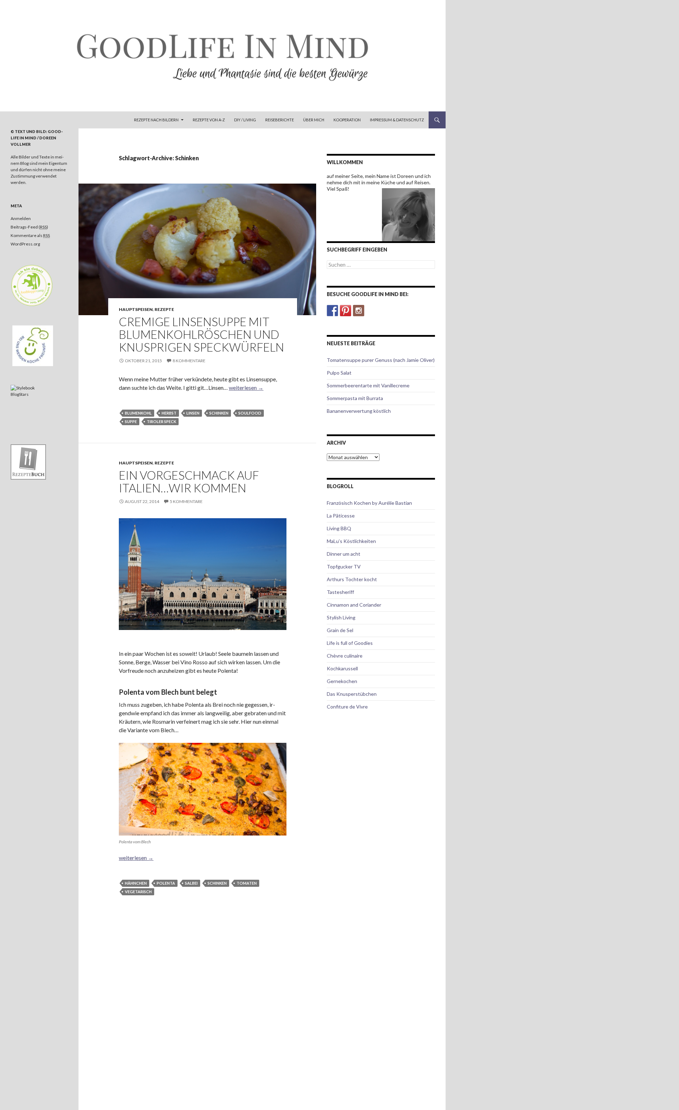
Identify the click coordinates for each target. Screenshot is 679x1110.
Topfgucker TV (344, 566)
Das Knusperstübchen (352, 694)
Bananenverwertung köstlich (359, 411)
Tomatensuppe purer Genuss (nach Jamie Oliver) (381, 360)
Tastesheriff (340, 592)
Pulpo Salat (339, 373)
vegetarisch (138, 891)
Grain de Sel (340, 630)
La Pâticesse (341, 516)
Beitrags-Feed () (29, 227)
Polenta (166, 883)
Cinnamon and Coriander (354, 605)
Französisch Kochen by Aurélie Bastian (369, 503)
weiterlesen (246, 387)
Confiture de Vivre (347, 707)
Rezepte (164, 309)
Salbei (191, 883)
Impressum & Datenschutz (397, 119)
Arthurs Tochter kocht (352, 579)
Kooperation (347, 119)
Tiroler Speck (161, 421)
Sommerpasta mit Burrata (355, 398)
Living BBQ (339, 528)
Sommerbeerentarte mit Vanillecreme (368, 385)
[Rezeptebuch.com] (28, 461)
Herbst (169, 413)
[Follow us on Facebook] (332, 310)
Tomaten (247, 883)
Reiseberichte (279, 119)
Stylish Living (341, 617)
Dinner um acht (343, 554)
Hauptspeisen (136, 309)
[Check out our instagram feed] (358, 310)
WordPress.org (25, 244)
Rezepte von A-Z (209, 119)
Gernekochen (342, 681)
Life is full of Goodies (350, 643)
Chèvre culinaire (344, 656)
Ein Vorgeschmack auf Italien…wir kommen (189, 481)
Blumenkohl (138, 413)
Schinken (218, 413)
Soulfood (249, 413)
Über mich (313, 119)
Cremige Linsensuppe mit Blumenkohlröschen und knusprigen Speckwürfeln (201, 334)
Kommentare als (30, 235)
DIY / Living (245, 119)
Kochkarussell (342, 668)
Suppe (131, 421)
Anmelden (21, 218)
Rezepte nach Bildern (156, 119)
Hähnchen (136, 883)
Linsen (192, 413)
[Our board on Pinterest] (345, 310)
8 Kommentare (189, 360)
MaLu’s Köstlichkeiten (351, 541)
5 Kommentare (186, 501)
